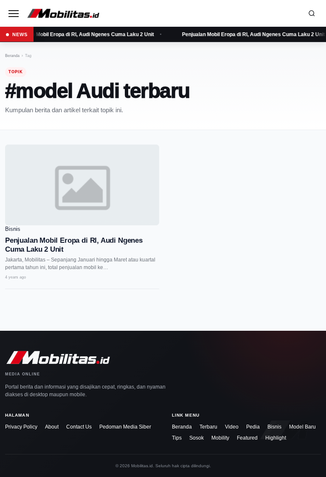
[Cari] (311, 13)
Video (232, 426)
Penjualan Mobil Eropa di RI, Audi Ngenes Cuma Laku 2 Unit (81, 34)
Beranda (12, 56)
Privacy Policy (21, 426)
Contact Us (79, 426)
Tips (177, 437)
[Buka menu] (13, 13)
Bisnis (274, 426)
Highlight (275, 437)
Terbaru (208, 426)
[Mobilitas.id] (162, 13)
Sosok (196, 437)
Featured (247, 437)
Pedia (253, 426)
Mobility (220, 437)
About (52, 426)
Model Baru (302, 426)
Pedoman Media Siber (125, 426)
